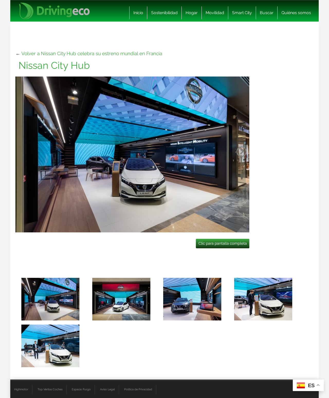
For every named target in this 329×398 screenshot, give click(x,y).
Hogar (192, 12)
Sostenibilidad (164, 12)
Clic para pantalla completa (222, 243)
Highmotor (21, 389)
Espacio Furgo (81, 389)
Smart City (242, 12)
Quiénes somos (296, 12)
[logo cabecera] (54, 11)
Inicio (138, 12)
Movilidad (215, 12)
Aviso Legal (107, 389)
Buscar (266, 12)
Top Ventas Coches (50, 389)
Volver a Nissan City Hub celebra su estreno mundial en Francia (91, 53)
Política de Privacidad (138, 389)
